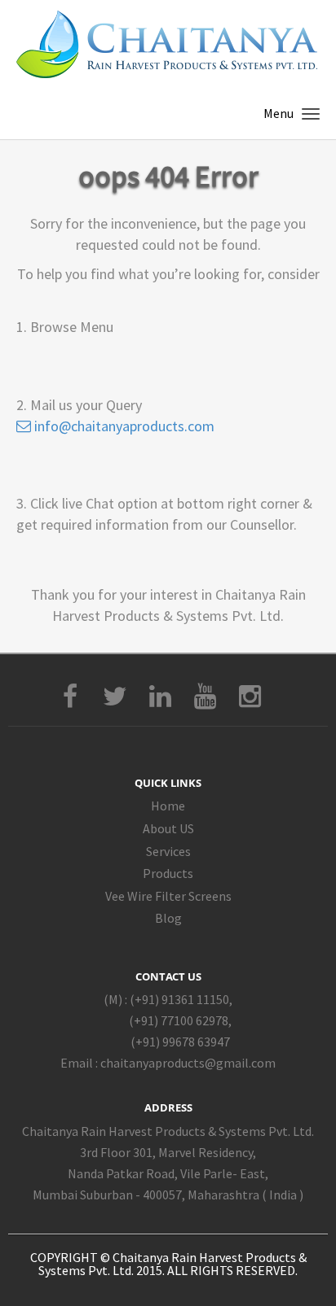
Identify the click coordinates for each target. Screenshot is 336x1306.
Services (168, 851)
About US (168, 828)
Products (168, 873)
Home (168, 805)
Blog (168, 918)
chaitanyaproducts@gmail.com (188, 1063)
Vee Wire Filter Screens (168, 896)
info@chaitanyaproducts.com (122, 426)
